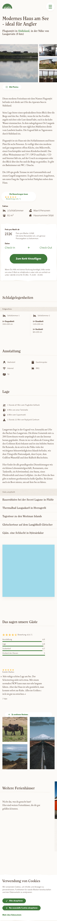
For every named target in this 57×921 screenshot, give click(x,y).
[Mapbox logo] (9, 594)
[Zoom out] (50, 553)
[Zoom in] (50, 548)
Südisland (23, 31)
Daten (7, 243)
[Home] (7, 4)
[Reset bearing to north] (50, 557)
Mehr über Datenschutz (11, 915)
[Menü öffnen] (50, 6)
